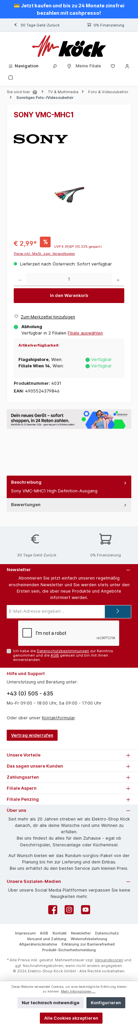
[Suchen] (54, 65)
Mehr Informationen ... (78, 991)
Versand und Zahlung (46, 938)
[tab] (69, 487)
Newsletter (81, 933)
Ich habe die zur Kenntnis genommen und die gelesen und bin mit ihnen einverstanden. (63, 655)
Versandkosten (109, 960)
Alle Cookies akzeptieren (71, 1018)
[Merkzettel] (113, 65)
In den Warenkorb (69, 295)
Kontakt (60, 933)
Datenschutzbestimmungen (63, 651)
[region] (69, 195)
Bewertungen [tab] (26, 504)
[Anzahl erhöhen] (118, 279)
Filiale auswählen (85, 333)
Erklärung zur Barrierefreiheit (88, 944)
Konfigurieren (106, 1002)
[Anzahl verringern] (20, 279)
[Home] (35, 92)
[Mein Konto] (127, 65)
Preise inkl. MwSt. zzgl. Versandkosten (44, 253)
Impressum (25, 933)
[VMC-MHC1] (69, 195)
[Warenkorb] (10, 76)
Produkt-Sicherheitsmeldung (69, 950)
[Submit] (118, 611)
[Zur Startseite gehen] (69, 46)
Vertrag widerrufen (32, 735)
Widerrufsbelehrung (89, 938)
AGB (55, 655)
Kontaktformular (58, 717)
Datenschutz (107, 933)
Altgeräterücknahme (38, 944)
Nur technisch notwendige (50, 1002)
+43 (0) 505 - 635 (30, 693)
